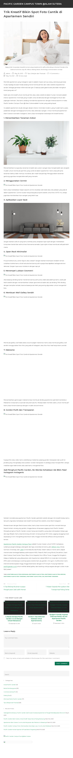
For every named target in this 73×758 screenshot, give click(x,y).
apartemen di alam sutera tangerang (15, 576)
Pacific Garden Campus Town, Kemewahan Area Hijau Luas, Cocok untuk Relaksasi (27, 726)
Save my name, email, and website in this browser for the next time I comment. (33, 658)
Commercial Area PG (10, 692)
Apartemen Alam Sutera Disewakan (17, 574)
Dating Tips (7, 695)
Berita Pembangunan (10, 688)
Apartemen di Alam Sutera (36, 574)
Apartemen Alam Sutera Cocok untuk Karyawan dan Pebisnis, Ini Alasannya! (25, 722)
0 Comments (54, 73)
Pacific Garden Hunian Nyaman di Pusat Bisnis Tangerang (20, 729)
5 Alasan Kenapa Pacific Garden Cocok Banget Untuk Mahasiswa (14, 619)
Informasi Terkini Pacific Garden (13, 699)
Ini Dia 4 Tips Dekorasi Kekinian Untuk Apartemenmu (36, 619)
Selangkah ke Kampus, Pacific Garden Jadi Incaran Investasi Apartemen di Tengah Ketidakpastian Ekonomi (34, 712)
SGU (58, 547)
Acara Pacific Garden (10, 684)
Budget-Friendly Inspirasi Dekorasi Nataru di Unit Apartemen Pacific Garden (59, 617)
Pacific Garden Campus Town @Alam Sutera (33, 4)
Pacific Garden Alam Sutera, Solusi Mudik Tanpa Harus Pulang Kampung (24, 719)
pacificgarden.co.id (10, 566)
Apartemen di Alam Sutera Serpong (55, 574)
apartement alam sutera (34, 576)
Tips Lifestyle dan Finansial (36, 73)
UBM (22, 549)
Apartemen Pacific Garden (18, 544)
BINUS (54, 547)
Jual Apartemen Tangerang (50, 576)
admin (8, 73)
